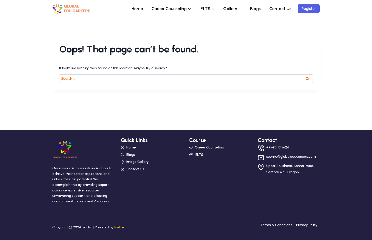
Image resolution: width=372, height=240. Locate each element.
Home (137, 8)
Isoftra (119, 227)
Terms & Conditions (276, 225)
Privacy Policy (307, 225)
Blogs (255, 8)
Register (309, 8)
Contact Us (280, 8)
